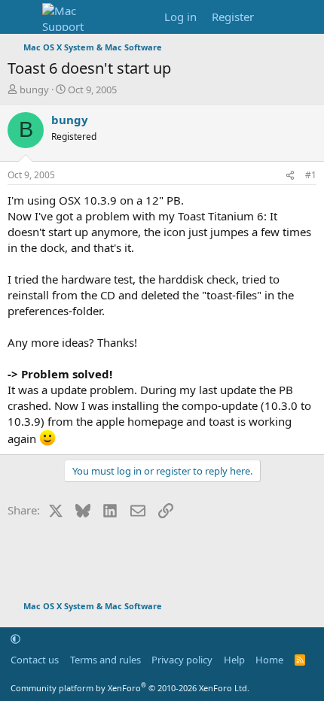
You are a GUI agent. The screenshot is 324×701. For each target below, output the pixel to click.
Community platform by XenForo (130, 687)
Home (269, 659)
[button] (15, 638)
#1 (310, 174)
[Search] (306, 17)
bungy (34, 89)
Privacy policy (181, 659)
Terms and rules (105, 659)
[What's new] (276, 17)
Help (234, 659)
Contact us (35, 659)
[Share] (290, 175)
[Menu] (20, 17)
